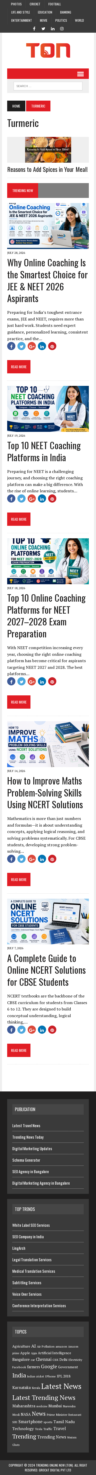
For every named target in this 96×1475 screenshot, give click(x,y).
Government (68, 1367)
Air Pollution (46, 1346)
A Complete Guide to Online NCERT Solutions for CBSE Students (46, 970)
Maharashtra (23, 1405)
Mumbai (55, 1405)
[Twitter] (43, 28)
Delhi (63, 1359)
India (19, 1375)
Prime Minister (57, 1414)
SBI (14, 1422)
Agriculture (21, 1346)
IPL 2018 (63, 1376)
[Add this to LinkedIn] (42, 346)
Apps (34, 1353)
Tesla (38, 1429)
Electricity (75, 1360)
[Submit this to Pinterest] (52, 346)
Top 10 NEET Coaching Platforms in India (44, 451)
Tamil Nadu (64, 1421)
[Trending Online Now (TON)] (48, 50)
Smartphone (30, 1421)
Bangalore (21, 1359)
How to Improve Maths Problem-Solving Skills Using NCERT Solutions (45, 792)
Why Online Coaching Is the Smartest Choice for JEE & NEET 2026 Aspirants (47, 280)
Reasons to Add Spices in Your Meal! (47, 169)
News (39, 1414)
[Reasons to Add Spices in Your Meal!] (48, 159)
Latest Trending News (44, 1397)
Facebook (19, 1367)
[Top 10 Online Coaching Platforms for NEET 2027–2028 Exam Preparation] (48, 581)
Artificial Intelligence (54, 1353)
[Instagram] (62, 28)
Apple (25, 1353)
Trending (24, 1436)
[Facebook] (34, 28)
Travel (59, 1428)
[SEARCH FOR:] (48, 85)
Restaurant (74, 1415)
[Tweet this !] (21, 346)
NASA (26, 1414)
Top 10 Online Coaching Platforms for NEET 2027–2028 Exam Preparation (46, 615)
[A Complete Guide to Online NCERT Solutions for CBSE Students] (48, 941)
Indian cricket (35, 1376)
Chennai (43, 1359)
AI (33, 1346)
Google (49, 1366)
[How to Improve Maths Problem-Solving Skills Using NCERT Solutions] (48, 763)
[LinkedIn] (53, 28)
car (33, 1360)
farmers (33, 1366)
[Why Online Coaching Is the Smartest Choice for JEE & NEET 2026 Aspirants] (48, 245)
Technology (23, 1428)
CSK (55, 1360)
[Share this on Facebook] (11, 346)
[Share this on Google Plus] (32, 346)
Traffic (47, 1429)
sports (48, 1422)
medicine (41, 1406)
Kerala (36, 1388)
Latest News (61, 1386)
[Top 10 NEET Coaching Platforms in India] (48, 428)
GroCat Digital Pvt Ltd (55, 1470)
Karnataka (21, 1387)
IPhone (50, 1376)
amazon (61, 1346)
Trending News (51, 1437)
